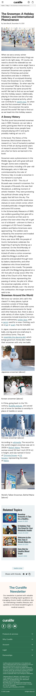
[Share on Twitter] (26, 574)
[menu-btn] (2, 2)
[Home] (18, 620)
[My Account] (29, 2)
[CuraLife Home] (18, 2)
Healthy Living (18, 568)
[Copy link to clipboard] (29, 574)
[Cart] (33, 2)
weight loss (21, 102)
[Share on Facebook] (24, 574)
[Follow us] (3, 626)
